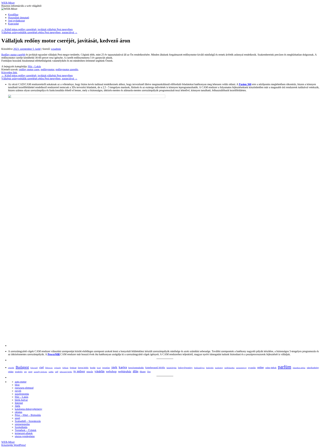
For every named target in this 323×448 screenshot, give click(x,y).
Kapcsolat (13, 23)
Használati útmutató (18, 17)
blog (17, 384)
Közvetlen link (9, 72)
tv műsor (79, 371)
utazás (89, 371)
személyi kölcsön (40, 372)
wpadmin (56, 48)
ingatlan (106, 367)
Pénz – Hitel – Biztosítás (28, 415)
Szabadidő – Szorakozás (28, 421)
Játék (17, 406)
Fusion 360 (245, 84)
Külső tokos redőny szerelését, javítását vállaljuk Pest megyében (37, 29)
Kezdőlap (13, 14)
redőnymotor (47, 69)
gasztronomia (22, 393)
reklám (10, 372)
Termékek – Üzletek (25, 430)
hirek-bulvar (21, 400)
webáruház (124, 371)
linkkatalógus (199, 368)
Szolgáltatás (21, 427)
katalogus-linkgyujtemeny (28, 409)
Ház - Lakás (34, 66)
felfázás (65, 368)
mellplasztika (229, 368)
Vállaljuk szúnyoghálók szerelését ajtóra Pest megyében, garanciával (39, 32)
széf (56, 372)
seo (25, 372)
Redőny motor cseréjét (13, 54)
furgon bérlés (83, 368)
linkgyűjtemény (185, 368)
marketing (219, 368)
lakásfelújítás (171, 368)
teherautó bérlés (66, 372)
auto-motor (20, 381)
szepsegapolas (22, 424)
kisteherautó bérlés (155, 367)
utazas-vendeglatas (25, 436)
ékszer (143, 371)
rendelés (19, 371)
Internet (19, 403)
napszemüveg (241, 368)
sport (30, 372)
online (260, 367)
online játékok (270, 368)
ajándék (11, 368)
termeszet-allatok (24, 433)
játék (114, 367)
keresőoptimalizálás (136, 368)
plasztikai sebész (299, 368)
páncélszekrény (313, 368)
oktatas (18, 412)
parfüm (284, 366)
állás (135, 371)
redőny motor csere (29, 69)
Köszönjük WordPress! (13, 445)
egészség (57, 368)
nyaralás (252, 367)
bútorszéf (34, 368)
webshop (111, 371)
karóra (123, 367)
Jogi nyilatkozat (16, 20)
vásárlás (99, 371)
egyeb (18, 390)
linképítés (209, 368)
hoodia (92, 368)
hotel (99, 368)
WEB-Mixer (8, 2)
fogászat (73, 368)
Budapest (22, 367)
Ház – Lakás (21, 396)
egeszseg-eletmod (24, 387)
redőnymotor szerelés (67, 69)
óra (149, 371)
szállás (51, 372)
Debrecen (49, 368)
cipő (41, 367)
